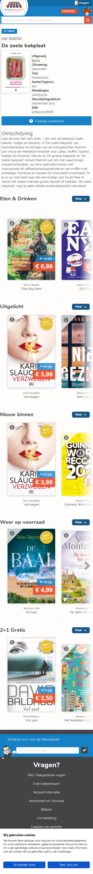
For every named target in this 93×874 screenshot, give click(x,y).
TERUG (10, 31)
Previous (4, 251)
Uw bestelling (46, 818)
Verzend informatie (46, 792)
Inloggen (84, 3)
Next (86, 251)
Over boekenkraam (46, 783)
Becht (36, 60)
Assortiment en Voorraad (46, 801)
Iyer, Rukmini (12, 38)
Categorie (68, 11)
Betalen (46, 809)
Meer (78, 199)
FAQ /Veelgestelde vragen (46, 775)
